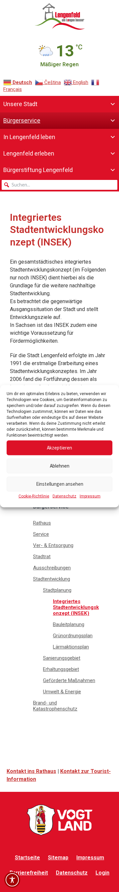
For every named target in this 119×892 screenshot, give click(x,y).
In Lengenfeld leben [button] (29, 136)
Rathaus (42, 523)
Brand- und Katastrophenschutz (55, 706)
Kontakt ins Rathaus (31, 771)
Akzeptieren (59, 448)
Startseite (27, 857)
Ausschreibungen (52, 568)
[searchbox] (59, 185)
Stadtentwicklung (51, 579)
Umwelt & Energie (62, 692)
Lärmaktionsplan (71, 647)
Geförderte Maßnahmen (69, 680)
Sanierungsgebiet (61, 658)
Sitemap (58, 857)
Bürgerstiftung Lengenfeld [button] (38, 169)
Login (102, 873)
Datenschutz (64, 496)
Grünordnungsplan (73, 636)
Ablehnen (59, 466)
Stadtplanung (57, 590)
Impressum (90, 496)
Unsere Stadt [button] (20, 104)
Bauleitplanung (68, 624)
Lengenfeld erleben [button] (28, 153)
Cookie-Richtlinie (34, 496)
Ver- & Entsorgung (53, 545)
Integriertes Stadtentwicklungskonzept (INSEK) (76, 607)
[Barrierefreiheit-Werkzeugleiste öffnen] (12, 880)
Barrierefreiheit (29, 873)
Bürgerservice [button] (21, 120)
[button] (7, 185)
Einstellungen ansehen (59, 484)
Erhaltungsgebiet (61, 669)
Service (41, 534)
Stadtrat (42, 557)
